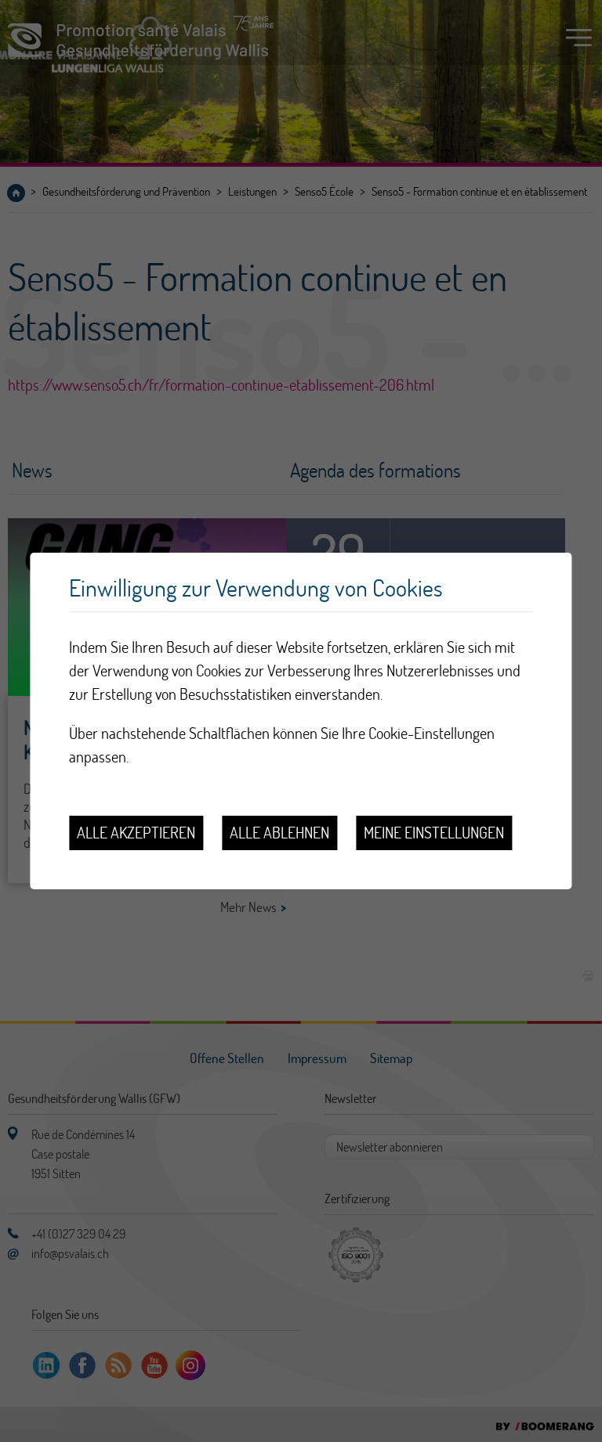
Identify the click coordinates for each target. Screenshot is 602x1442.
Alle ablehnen (279, 832)
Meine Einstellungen (434, 832)
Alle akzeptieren (136, 832)
